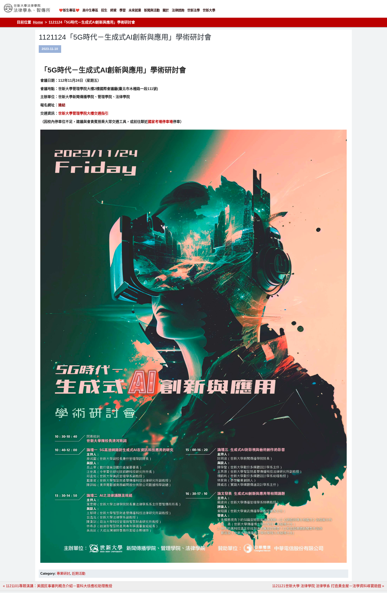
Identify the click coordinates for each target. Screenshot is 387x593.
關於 (166, 10)
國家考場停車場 (160, 122)
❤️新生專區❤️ (69, 10)
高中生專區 (90, 10)
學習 (122, 10)
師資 (113, 10)
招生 (104, 10)
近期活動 (78, 573)
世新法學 (193, 10)
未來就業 (135, 10)
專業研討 (63, 573)
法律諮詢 (178, 10)
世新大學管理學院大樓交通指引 (83, 113)
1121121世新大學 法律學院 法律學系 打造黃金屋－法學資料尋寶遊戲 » (328, 586)
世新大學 (209, 10)
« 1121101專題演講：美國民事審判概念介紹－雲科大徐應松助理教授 (57, 586)
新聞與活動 (152, 10)
